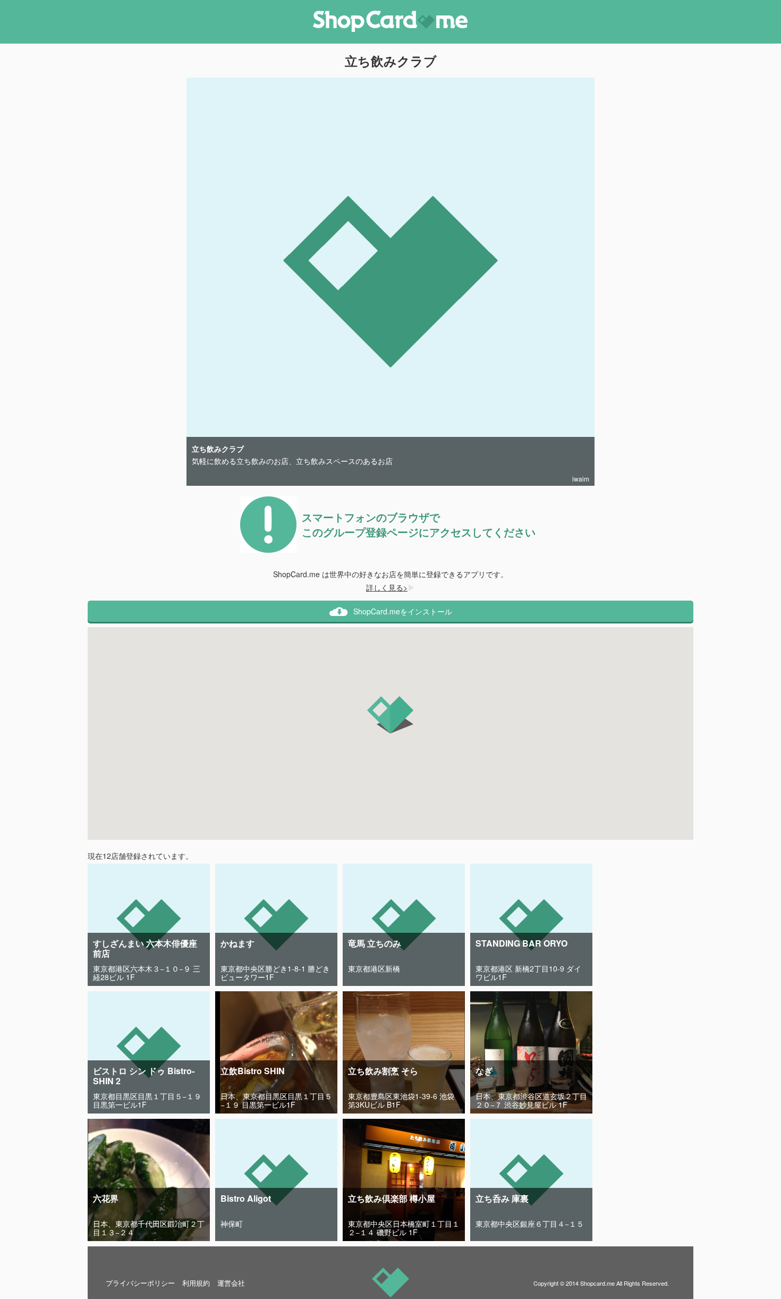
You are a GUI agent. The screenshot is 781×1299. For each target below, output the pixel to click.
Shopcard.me (597, 1283)
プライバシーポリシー (140, 1283)
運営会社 (231, 1283)
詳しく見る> (387, 587)
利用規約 (196, 1283)
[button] (390, 714)
